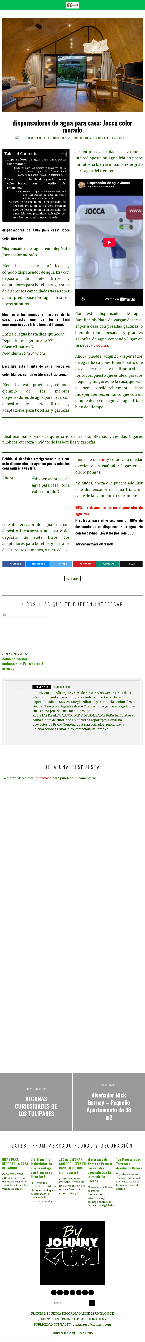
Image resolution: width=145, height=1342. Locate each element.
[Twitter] (54, 1292)
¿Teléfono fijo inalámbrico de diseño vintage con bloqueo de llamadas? (41, 1168)
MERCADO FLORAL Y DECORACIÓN (91, 138)
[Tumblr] (85, 1292)
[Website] (34, 736)
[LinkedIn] (72, 1292)
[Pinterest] (66, 1292)
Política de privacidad (64, 1333)
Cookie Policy (86, 1333)
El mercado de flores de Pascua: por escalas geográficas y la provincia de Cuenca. (100, 1170)
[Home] (91, 1292)
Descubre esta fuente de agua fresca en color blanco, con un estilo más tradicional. (36, 183)
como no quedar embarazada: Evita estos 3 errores (22, 663)
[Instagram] (60, 1292)
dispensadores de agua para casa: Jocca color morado (36, 162)
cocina (102, 345)
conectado (44, 778)
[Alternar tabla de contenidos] (61, 154)
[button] (92, 1303)
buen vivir (72, 578)
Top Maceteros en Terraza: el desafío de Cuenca (129, 1163)
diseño (99, 459)
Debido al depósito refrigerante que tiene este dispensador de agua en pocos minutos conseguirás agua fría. (44, 195)
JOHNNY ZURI (34, 138)
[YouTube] (79, 1292)
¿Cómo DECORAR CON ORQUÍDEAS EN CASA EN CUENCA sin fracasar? (72, 1166)
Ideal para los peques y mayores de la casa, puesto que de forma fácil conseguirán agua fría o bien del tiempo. (42, 171)
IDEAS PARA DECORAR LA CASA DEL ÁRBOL (15, 1163)
